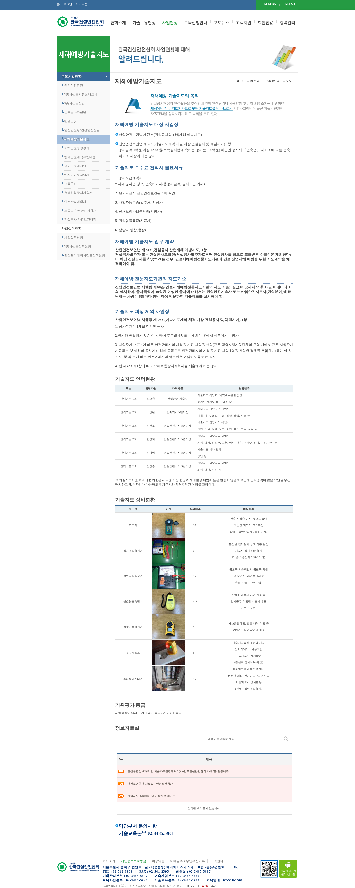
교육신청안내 (195, 23)
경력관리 (287, 23)
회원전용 (265, 23)
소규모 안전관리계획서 (80, 210)
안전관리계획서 (75, 202)
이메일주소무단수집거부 (187, 861)
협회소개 (118, 23)
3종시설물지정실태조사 (80, 94)
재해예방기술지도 (76, 139)
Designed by (202, 885)
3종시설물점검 (74, 103)
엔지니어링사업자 (76, 175)
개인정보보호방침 (133, 861)
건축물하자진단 (75, 112)
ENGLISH (289, 4)
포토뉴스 (221, 23)
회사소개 (109, 861)
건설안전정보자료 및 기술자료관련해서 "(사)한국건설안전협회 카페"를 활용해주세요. (179, 771)
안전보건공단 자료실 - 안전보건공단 (150, 783)
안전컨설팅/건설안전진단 (82, 130)
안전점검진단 (73, 85)
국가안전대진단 (75, 166)
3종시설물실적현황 (77, 246)
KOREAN (270, 4)
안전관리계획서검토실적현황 (84, 255)
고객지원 (243, 23)
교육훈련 (70, 184)
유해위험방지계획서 (78, 193)
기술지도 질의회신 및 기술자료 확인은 (151, 795)
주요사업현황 (71, 76)
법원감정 (70, 121)
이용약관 (158, 861)
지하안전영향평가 (76, 148)
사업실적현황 (71, 228)
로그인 (67, 4)
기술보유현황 (144, 23)
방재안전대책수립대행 (80, 157)
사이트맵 (81, 4)
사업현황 (170, 23)
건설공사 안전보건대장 (80, 219)
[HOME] (238, 81)
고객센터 (217, 861)
